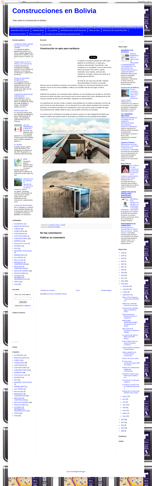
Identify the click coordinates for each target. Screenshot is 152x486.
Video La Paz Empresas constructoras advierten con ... (130, 299)
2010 (123, 428)
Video (16, 284)
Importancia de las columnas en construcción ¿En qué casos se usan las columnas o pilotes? (23, 184)
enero (125, 416)
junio (124, 402)
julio (124, 399)
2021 (123, 267)
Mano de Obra (94, 30)
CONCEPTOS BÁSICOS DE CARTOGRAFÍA (23, 95)
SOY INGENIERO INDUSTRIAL (127, 115)
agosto (125, 396)
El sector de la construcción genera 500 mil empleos (131, 363)
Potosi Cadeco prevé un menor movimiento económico (130, 343)
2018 (123, 275)
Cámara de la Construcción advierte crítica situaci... (131, 392)
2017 (123, 278)
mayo (125, 405)
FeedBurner (27, 305)
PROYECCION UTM (20, 110)
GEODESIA (130, 27)
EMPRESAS (118, 27)
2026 (123, 253)
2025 (123, 255)
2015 (123, 284)
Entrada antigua (106, 290)
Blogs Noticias (126, 163)
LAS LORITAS (52, 30)
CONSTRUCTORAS (103, 27)
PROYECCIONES (35, 34)
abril (124, 407)
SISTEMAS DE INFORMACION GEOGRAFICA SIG (62, 34)
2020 (123, 270)
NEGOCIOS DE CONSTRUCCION (115, 30)
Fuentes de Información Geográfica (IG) (21, 79)
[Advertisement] (23, 326)
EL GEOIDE (18, 145)
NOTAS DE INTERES (18, 34)
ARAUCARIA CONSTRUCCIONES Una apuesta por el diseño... (129, 323)
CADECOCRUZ (55, 27)
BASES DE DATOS (30, 27)
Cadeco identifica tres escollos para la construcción (129, 353)
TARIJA (16, 282)
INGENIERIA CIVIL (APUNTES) (127, 51)
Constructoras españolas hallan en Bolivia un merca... (130, 309)
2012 (123, 425)
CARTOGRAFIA (70, 27)
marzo (125, 410)
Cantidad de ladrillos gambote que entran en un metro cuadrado (23, 45)
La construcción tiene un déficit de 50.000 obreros (130, 336)
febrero (125, 413)
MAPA (25, 159)
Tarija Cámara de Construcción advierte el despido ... (130, 330)
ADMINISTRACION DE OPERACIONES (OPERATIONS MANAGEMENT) (128, 194)
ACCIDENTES (15, 27)
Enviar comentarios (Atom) (58, 294)
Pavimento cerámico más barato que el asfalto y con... (130, 375)
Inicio (78, 290)
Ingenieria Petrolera (128, 142)
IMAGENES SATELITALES (20, 30)
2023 (123, 261)
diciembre (126, 286)
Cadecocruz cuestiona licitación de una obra (130, 304)
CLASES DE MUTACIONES (23, 205)
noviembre (126, 289)
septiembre (126, 295)
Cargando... (16, 342)
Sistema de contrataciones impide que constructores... (130, 369)
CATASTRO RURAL (86, 27)
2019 (123, 272)
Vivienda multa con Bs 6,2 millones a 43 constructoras (23, 63)
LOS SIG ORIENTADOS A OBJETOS (28, 126)
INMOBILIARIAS (38, 30)
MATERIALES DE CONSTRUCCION (73, 30)
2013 (123, 422)
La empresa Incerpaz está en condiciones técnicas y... (130, 386)
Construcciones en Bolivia (54, 10)
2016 (123, 281)
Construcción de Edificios (130, 87)
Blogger (82, 471)
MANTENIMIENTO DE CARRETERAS (128, 224)
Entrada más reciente (48, 290)
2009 (123, 431)
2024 (123, 258)
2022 (123, 264)
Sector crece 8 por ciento (130, 358)
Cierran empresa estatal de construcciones (131, 348)
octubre (125, 292)
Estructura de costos (21, 243)
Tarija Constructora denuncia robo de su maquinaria (129, 316)
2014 (123, 419)
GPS (138, 27)
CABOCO (43, 27)
